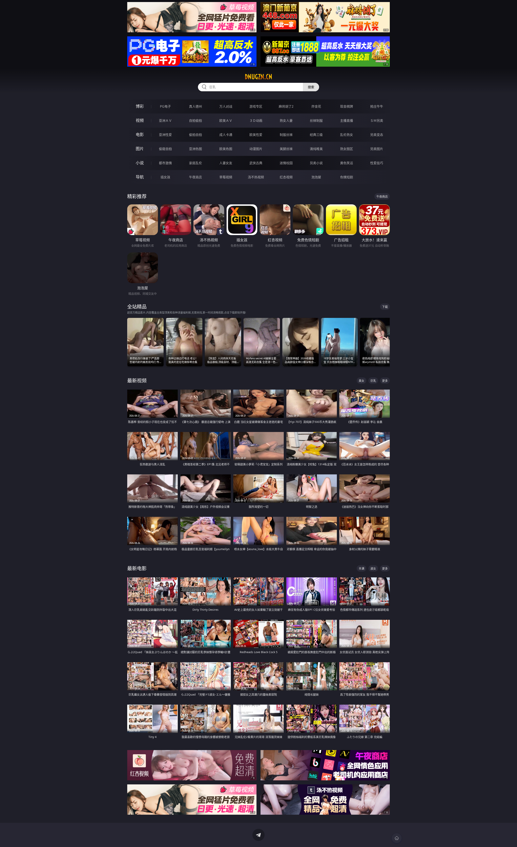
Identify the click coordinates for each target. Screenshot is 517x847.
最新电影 (137, 568)
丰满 (361, 568)
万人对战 (225, 106)
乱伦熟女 (346, 134)
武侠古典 (255, 163)
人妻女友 (225, 163)
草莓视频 (225, 177)
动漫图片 (255, 149)
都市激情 (165, 163)
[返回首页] (396, 838)
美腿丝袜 (286, 149)
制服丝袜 (286, 134)
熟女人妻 (286, 120)
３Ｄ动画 (255, 120)
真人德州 (195, 106)
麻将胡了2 (286, 106)
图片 (140, 148)
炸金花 (316, 106)
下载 (385, 307)
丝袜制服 (316, 120)
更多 (385, 381)
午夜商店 (195, 177)
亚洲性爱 (165, 134)
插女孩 (165, 177)
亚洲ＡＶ (165, 120)
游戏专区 (255, 106)
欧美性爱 (255, 134)
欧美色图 (225, 149)
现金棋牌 (346, 106)
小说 (140, 163)
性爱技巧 (376, 163)
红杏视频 (286, 177)
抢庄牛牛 (376, 106)
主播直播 (346, 120)
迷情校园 (286, 163)
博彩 (140, 106)
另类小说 (316, 163)
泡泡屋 (316, 177)
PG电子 (165, 106)
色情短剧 (346, 177)
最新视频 (137, 380)
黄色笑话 (346, 163)
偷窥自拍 (165, 149)
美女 (361, 381)
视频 (140, 120)
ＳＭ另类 (376, 120)
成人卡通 (225, 134)
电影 (140, 134)
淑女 (373, 568)
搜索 (311, 87)
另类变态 (376, 134)
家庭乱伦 (195, 163)
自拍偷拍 (195, 120)
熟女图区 (346, 149)
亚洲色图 (195, 149)
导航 (140, 177)
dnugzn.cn (258, 77)
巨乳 (373, 381)
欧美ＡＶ (225, 120)
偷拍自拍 (195, 134)
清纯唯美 (316, 149)
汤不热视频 (256, 177)
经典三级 (316, 134)
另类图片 (376, 149)
